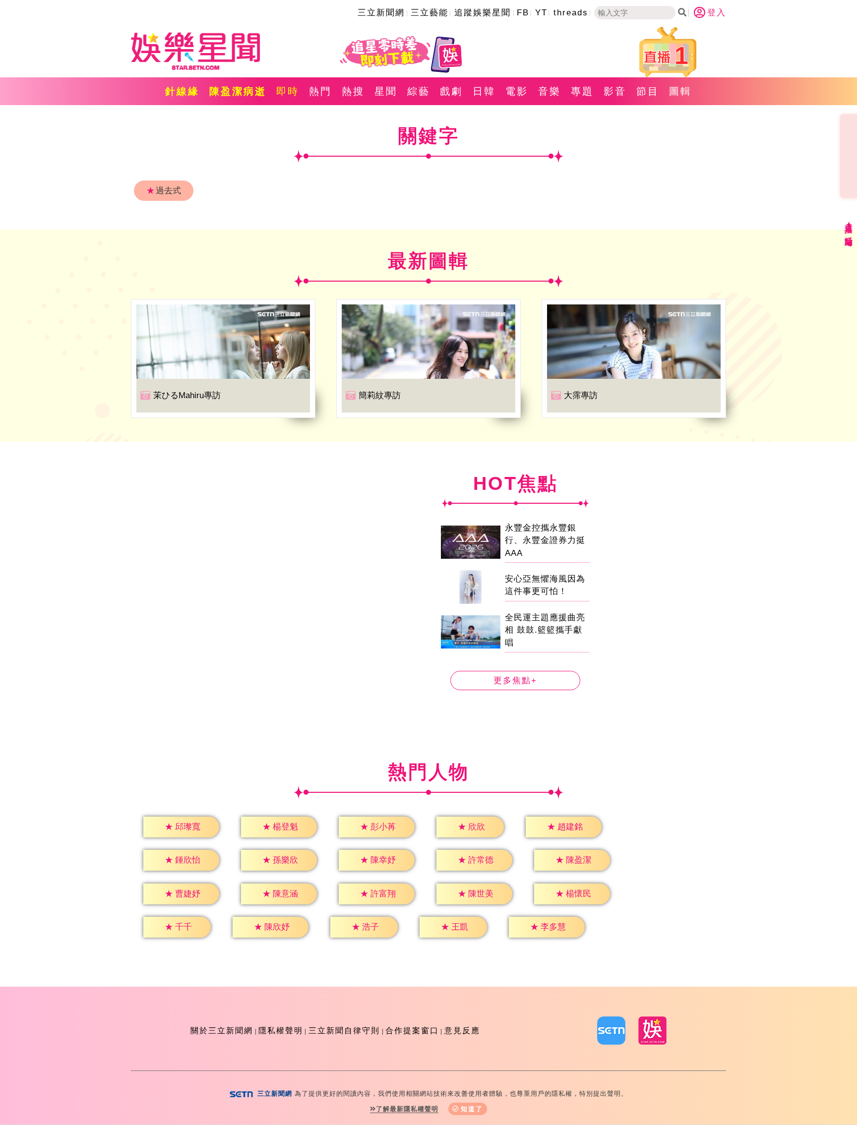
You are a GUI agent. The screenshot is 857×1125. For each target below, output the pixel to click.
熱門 (320, 91)
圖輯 (680, 91)
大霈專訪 (581, 395)
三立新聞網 (381, 12)
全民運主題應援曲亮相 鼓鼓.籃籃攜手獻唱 (545, 630)
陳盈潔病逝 (237, 91)
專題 (582, 91)
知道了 (472, 1109)
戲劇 (451, 91)
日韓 (484, 91)
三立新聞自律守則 (344, 1030)
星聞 (385, 91)
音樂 (549, 91)
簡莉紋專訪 (380, 395)
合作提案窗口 (412, 1030)
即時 (287, 91)
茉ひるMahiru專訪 (187, 395)
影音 (615, 91)
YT (541, 12)
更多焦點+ (515, 680)
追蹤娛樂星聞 (482, 12)
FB (523, 12)
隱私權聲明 (280, 1030)
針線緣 (182, 91)
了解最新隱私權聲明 (407, 1109)
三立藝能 (429, 12)
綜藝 (418, 91)
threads (570, 12)
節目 (647, 91)
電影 (516, 91)
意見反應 (462, 1030)
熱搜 (353, 91)
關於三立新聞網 (221, 1030)
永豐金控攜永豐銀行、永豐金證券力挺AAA (545, 540)
